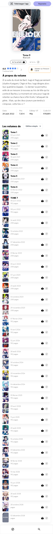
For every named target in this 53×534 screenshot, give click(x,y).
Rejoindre (42, 4)
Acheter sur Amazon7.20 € (42, 70)
